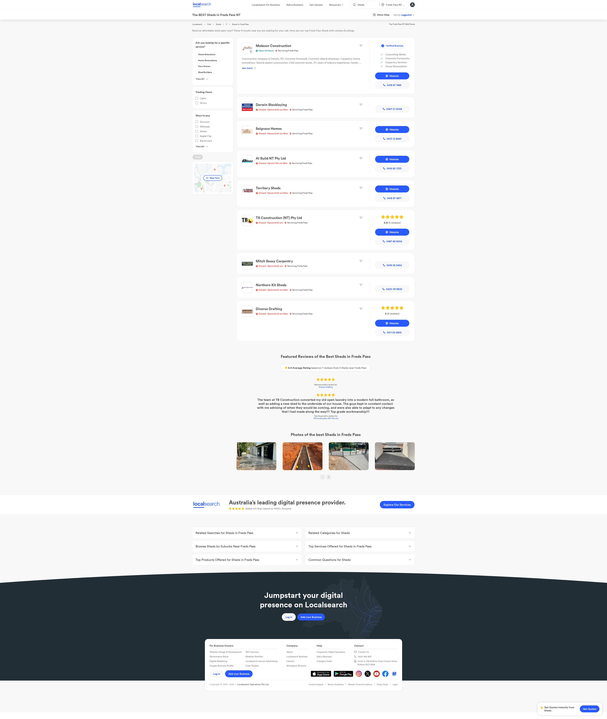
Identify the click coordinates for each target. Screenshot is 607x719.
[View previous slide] (322, 477)
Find (209, 24)
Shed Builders (205, 72)
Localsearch (197, 24)
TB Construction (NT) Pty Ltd (325, 418)
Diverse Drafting (326, 387)
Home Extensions (206, 54)
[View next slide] (328, 477)
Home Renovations (207, 60)
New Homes (204, 66)
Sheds (218, 24)
